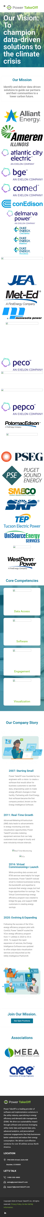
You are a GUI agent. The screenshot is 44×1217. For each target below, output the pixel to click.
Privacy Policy (16, 1204)
